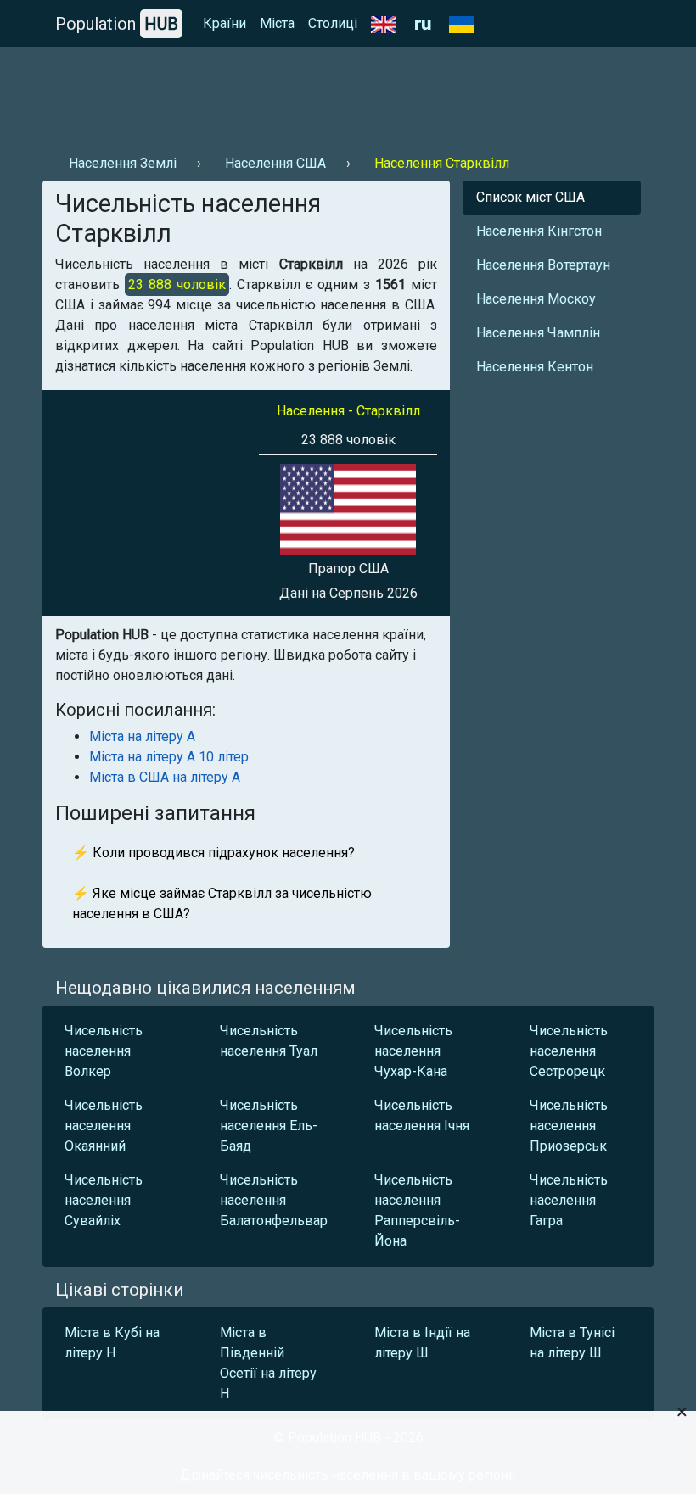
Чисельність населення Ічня (421, 1115)
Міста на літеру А (142, 736)
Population (116, 24)
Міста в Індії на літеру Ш (422, 1342)
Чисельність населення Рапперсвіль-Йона (417, 1210)
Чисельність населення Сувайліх (104, 1200)
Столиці (332, 23)
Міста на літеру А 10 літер (169, 757)
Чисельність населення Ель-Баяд (268, 1125)
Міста (277, 23)
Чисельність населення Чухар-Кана (413, 1051)
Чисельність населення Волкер (104, 1051)
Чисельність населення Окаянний (104, 1125)
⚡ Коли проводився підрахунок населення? (213, 853)
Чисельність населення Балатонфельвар (274, 1200)
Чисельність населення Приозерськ (569, 1125)
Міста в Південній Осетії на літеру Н (268, 1363)
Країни (224, 23)
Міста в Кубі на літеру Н (112, 1342)
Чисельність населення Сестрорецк (569, 1051)
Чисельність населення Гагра (569, 1200)
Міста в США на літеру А (164, 777)
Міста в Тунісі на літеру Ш (572, 1342)
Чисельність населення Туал (268, 1041)
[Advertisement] (348, 94)
